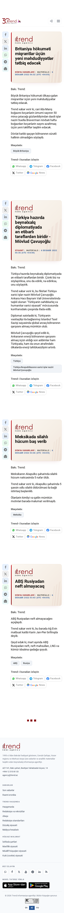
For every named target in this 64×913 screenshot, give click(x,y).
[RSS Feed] (46, 872)
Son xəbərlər (8, 790)
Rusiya (26, 663)
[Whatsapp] (5, 872)
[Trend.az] (11, 21)
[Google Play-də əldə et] (39, 885)
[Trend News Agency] (11, 747)
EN (26, 908)
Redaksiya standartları (13, 820)
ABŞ (15, 663)
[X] (19, 872)
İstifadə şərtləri (9, 842)
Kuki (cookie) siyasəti (12, 855)
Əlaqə (5, 816)
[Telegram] (32, 872)
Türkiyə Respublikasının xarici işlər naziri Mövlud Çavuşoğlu (33, 368)
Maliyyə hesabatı (10, 829)
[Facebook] (12, 872)
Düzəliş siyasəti (9, 825)
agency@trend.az (10, 775)
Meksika (17, 514)
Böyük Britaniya (21, 151)
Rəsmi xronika (9, 795)
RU (37, 908)
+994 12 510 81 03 (10, 771)
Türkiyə (17, 361)
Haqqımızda (8, 807)
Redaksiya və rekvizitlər (13, 811)
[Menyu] (58, 21)
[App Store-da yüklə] (14, 885)
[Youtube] (26, 872)
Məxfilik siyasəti (10, 846)
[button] (5, 35)
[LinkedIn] (39, 872)
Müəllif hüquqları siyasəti (14, 851)
